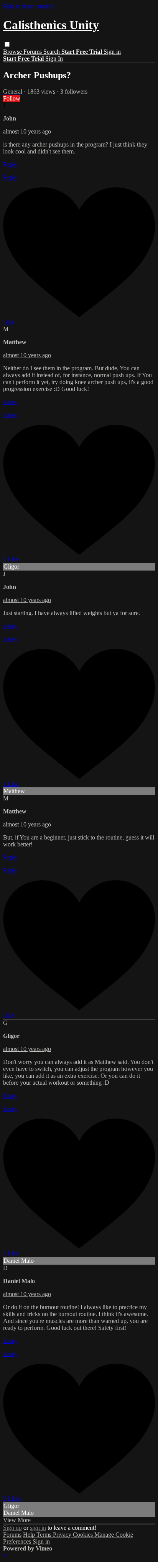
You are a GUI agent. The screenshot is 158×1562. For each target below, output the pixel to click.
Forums (33, 51)
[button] (7, 44)
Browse (13, 51)
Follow (11, 98)
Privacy (63, 1534)
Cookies (83, 1534)
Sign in (112, 51)
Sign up (12, 1527)
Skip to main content (28, 6)
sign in (38, 1527)
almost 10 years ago (27, 131)
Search (52, 51)
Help (29, 1534)
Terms (44, 1534)
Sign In (54, 58)
